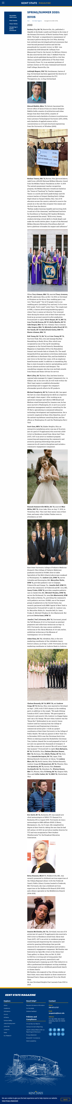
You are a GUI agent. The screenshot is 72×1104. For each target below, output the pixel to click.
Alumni (6, 1014)
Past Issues (13, 20)
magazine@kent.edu (56, 1013)
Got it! (65, 1099)
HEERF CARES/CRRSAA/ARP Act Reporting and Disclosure (35, 1031)
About (5, 1005)
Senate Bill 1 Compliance (33, 1038)
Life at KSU (7, 1026)
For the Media (30, 1008)
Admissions (7, 1011)
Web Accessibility (31, 1041)
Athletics (6, 1017)
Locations (6, 1029)
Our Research (7, 1035)
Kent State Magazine (37, 21)
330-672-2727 (54, 1007)
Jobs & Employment (9, 1023)
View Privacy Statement (10, 1101)
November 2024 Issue (13, 16)
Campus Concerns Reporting (34, 1027)
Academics (7, 1008)
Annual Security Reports (33, 1024)
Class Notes (13, 23)
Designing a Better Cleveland (13, 28)
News (5, 1032)
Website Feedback (31, 1011)
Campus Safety (8, 1020)
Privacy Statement (31, 1035)
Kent (28, 21)
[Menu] (3, 3)
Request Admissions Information (35, 1005)
